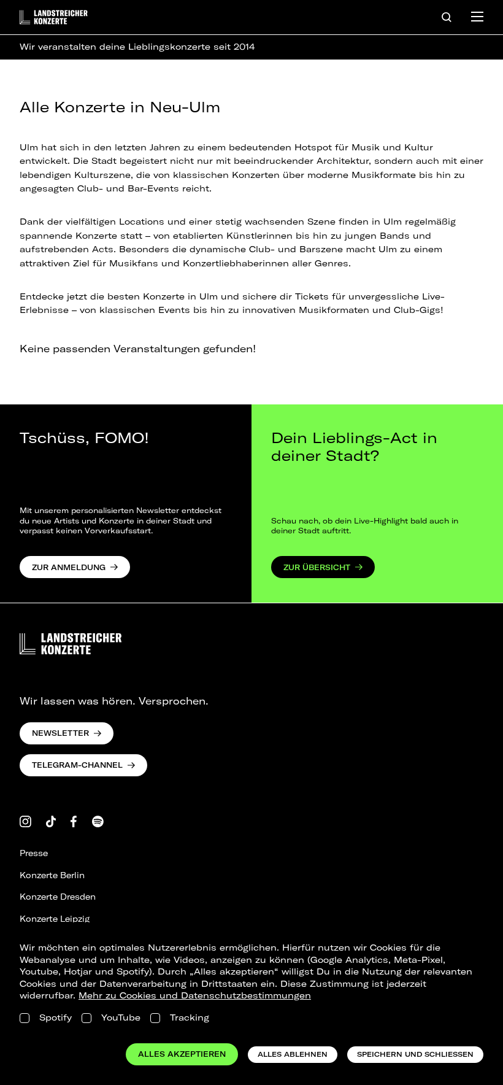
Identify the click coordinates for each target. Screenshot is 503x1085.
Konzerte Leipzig (55, 919)
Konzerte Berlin (52, 875)
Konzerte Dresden (58, 897)
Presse (34, 853)
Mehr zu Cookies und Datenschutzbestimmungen (195, 995)
